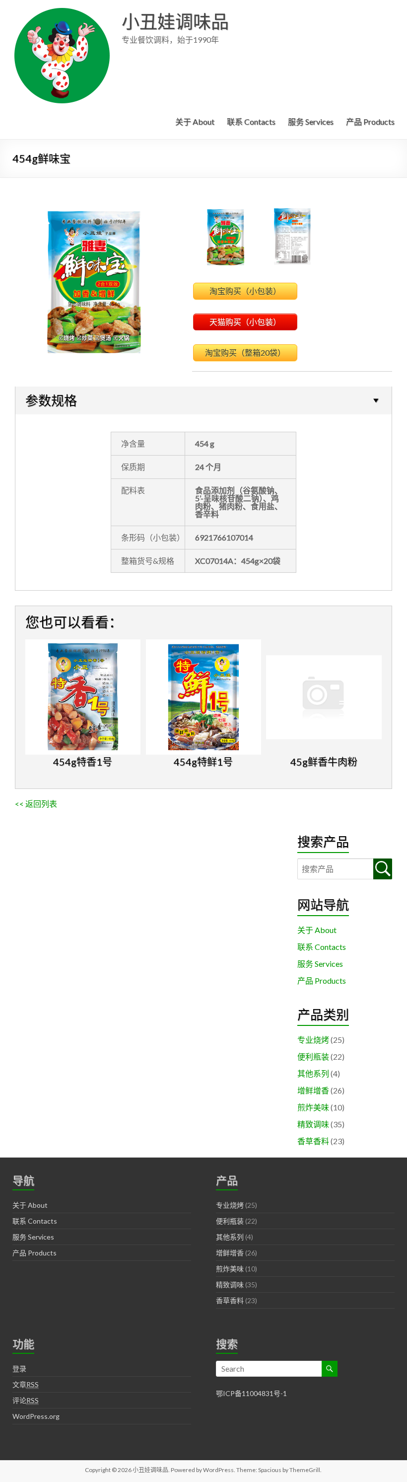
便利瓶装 (313, 1056)
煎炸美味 (313, 1107)
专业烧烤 (313, 1039)
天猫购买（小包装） (245, 321)
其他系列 (313, 1073)
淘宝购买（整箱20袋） (245, 352)
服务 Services (311, 121)
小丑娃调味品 (175, 21)
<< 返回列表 (36, 803)
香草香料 (313, 1141)
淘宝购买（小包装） (245, 291)
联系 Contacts (251, 121)
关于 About (194, 121)
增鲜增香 (313, 1090)
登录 (19, 1368)
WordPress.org (36, 1416)
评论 (25, 1400)
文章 (25, 1384)
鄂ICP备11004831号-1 (251, 1393)
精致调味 (313, 1124)
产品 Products (370, 121)
